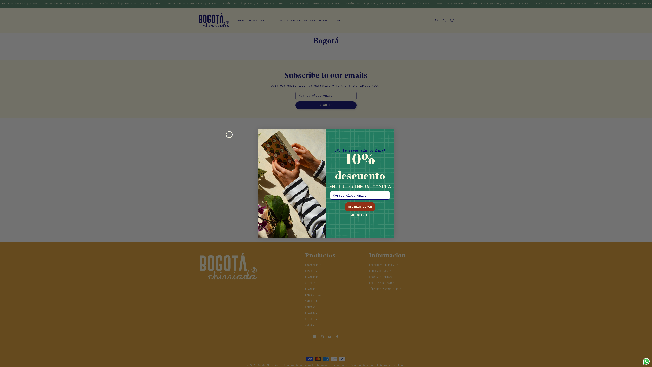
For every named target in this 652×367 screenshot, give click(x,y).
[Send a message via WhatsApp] (646, 361)
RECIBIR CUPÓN (360, 207)
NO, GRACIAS (360, 215)
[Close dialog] (229, 135)
